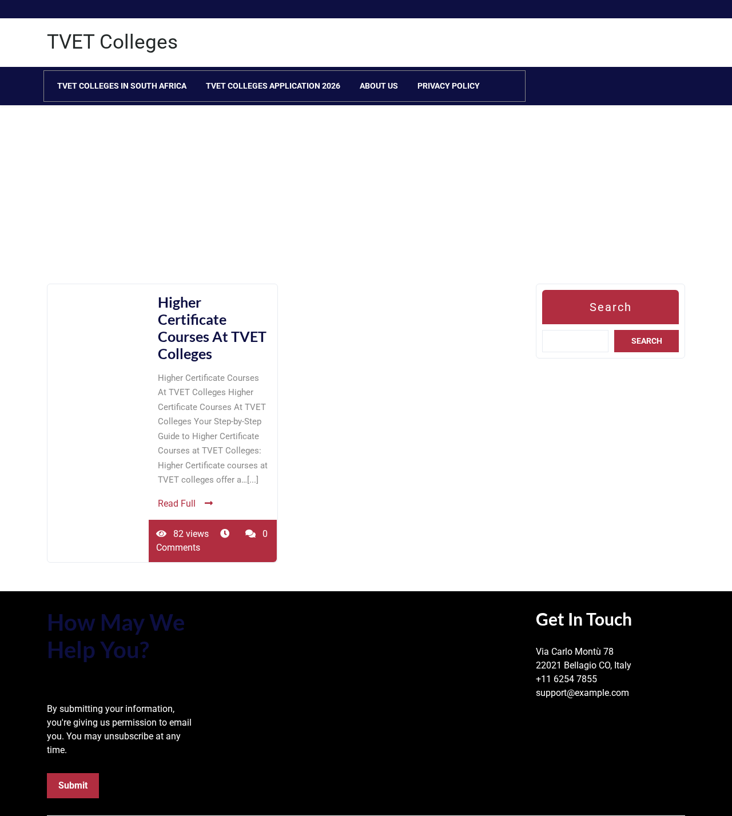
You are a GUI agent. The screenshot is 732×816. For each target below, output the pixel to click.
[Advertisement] (343, 204)
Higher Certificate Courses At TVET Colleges (212, 327)
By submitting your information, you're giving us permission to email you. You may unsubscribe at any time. (119, 729)
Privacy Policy (448, 85)
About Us (379, 85)
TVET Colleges (112, 42)
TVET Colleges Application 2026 (273, 85)
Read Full (177, 503)
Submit (72, 785)
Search (611, 307)
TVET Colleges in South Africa (121, 85)
